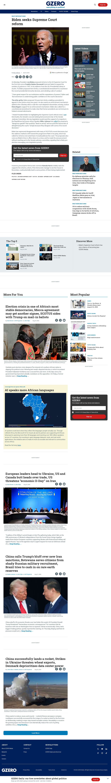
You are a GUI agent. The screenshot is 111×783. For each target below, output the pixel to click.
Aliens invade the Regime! (96, 316)
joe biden (40, 176)
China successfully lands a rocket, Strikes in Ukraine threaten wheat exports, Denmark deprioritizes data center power (35, 662)
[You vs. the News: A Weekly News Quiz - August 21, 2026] (78, 304)
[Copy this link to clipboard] (27, 76)
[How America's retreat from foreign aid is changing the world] (12, 266)
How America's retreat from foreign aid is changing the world (27, 265)
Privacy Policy (27, 159)
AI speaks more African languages (29, 390)
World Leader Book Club (89, 87)
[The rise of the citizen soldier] (78, 358)
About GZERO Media (60, 255)
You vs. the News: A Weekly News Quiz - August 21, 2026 (94, 305)
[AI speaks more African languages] (35, 410)
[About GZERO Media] (46, 256)
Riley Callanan (16, 72)
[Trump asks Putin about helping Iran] (78, 347)
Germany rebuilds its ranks (26, 246)
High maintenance (93, 337)
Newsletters (34, 11)
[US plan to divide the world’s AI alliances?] (79, 104)
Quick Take (89, 74)
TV (41, 11)
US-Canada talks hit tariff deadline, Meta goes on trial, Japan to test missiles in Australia (83, 196)
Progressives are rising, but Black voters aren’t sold (27, 255)
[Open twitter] (98, 749)
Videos (46, 11)
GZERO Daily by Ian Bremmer (53, 752)
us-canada (56, 176)
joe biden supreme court (24, 176)
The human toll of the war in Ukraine (90, 114)
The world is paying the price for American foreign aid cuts (90, 97)
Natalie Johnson (11, 574)
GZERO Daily (48, 748)
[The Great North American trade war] (46, 247)
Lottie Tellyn (27, 320)
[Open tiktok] (106, 753)
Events (3, 755)
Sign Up (95, 779)
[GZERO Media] (55, 4)
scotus (35, 176)
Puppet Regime (88, 83)
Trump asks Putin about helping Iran (95, 348)
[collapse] (108, 778)
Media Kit (4, 752)
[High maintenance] (78, 336)
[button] (103, 5)
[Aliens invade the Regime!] (78, 315)
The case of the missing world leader (83, 70)
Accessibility (39, 770)
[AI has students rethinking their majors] (78, 325)
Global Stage (74, 11)
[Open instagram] (102, 753)
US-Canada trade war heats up (90, 77)
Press (25, 752)
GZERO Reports (79, 66)
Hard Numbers (91, 335)
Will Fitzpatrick (18, 320)
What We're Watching (19, 16)
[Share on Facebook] (16, 76)
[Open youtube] (102, 749)
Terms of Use (36, 159)
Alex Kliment (10, 320)
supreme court (48, 176)
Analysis (89, 355)
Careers (4, 759)
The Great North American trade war (60, 246)
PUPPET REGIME (63, 11)
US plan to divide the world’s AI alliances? (90, 105)
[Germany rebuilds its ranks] (12, 247)
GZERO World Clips (90, 92)
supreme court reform (18, 179)
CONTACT (27, 745)
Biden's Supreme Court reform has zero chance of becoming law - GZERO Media (91, 247)
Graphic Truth (91, 323)
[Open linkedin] (106, 749)
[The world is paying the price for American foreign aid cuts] (79, 94)
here (19, 445)
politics (14, 176)
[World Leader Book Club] (79, 85)
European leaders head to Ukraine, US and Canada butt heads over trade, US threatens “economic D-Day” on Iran (35, 477)
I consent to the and (27, 159)
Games (89, 301)
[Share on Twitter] (20, 76)
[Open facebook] (98, 753)
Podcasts (53, 11)
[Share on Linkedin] (23, 76)
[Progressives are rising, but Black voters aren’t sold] (12, 256)
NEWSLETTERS (51, 745)
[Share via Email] (30, 76)
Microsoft (22, 386)
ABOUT (5, 745)
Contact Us (27, 748)
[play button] (85, 57)
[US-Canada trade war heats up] (79, 76)
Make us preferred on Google (60, 72)
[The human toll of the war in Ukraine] (79, 112)
